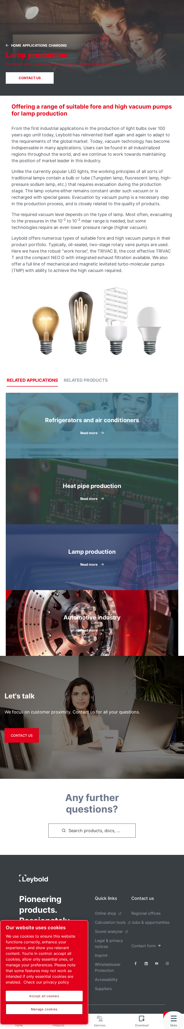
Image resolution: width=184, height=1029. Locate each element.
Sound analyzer (109, 931)
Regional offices (146, 913)
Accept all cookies (44, 996)
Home (16, 45)
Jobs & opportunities (150, 922)
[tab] (32, 380)
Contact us (30, 78)
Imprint (101, 955)
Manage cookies (44, 1009)
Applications (35, 45)
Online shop (105, 913)
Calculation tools (110, 922)
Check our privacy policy (46, 982)
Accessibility (106, 979)
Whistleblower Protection (108, 967)
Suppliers (103, 988)
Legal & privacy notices (109, 943)
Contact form (143, 945)
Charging (58, 45)
